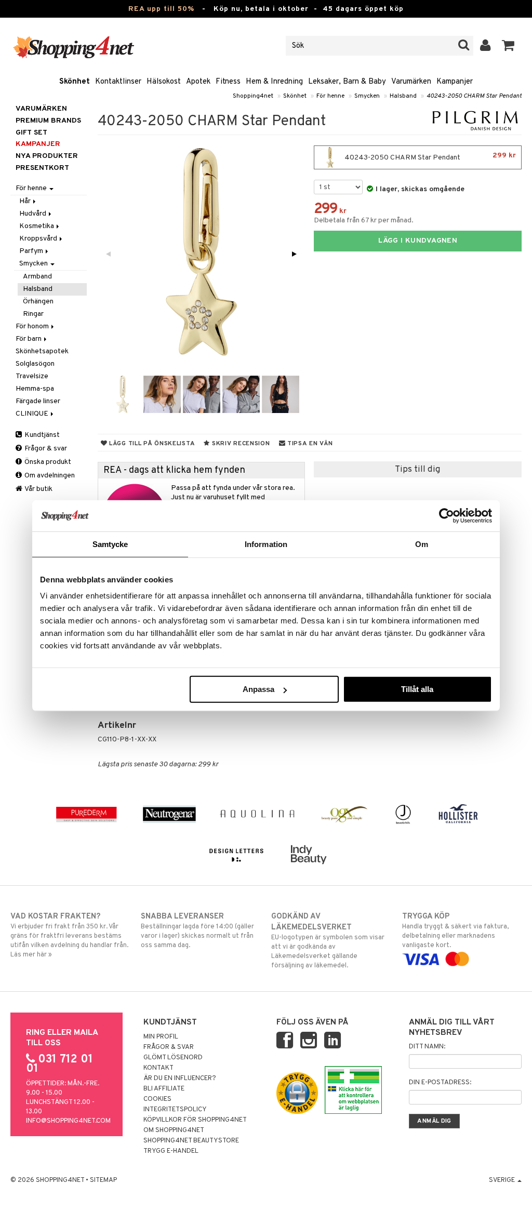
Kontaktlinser (118, 82)
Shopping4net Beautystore (191, 1141)
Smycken (367, 96)
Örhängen (38, 301)
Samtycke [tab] (110, 543)
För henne (330, 96)
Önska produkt (47, 462)
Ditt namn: (427, 1047)
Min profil (160, 1037)
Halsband (403, 96)
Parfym (32, 251)
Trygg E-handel (170, 1151)
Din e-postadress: (440, 1083)
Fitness (228, 82)
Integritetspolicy (175, 1110)
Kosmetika (37, 226)
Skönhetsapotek (42, 351)
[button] (508, 46)
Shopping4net (253, 96)
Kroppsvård (39, 238)
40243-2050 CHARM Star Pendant (474, 96)
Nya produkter (47, 156)
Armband (37, 276)
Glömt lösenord (173, 1058)
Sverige (502, 1180)
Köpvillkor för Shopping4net (195, 1120)
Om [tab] (421, 543)
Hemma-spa (35, 388)
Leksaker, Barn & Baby (347, 82)
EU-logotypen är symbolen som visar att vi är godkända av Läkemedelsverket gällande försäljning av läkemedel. (327, 941)
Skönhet (74, 82)
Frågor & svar (45, 448)
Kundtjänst (41, 435)
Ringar (33, 314)
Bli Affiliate (163, 1089)
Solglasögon (35, 364)
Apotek (198, 82)
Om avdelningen (49, 475)
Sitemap (103, 1180)
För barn (29, 339)
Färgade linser (38, 401)
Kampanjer (454, 82)
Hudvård (33, 213)
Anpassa (258, 689)
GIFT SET (31, 132)
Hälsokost (164, 82)
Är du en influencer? (179, 1078)
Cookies (157, 1099)
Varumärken (411, 82)
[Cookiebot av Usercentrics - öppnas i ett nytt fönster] (446, 515)
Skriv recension (240, 444)
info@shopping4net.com (68, 1121)
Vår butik (37, 489)
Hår (25, 201)
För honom (33, 326)
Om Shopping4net (173, 1130)
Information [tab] (266, 543)
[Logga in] (485, 46)
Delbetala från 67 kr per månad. (364, 220)
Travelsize (32, 376)
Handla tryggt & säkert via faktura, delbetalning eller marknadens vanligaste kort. (455, 931)
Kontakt (158, 1068)
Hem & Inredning (274, 82)
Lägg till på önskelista (151, 444)
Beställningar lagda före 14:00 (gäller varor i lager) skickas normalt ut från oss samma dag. (197, 931)
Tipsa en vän (308, 444)
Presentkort (42, 168)
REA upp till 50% (161, 9)
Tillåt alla (417, 689)
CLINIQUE (33, 413)
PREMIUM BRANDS (48, 120)
